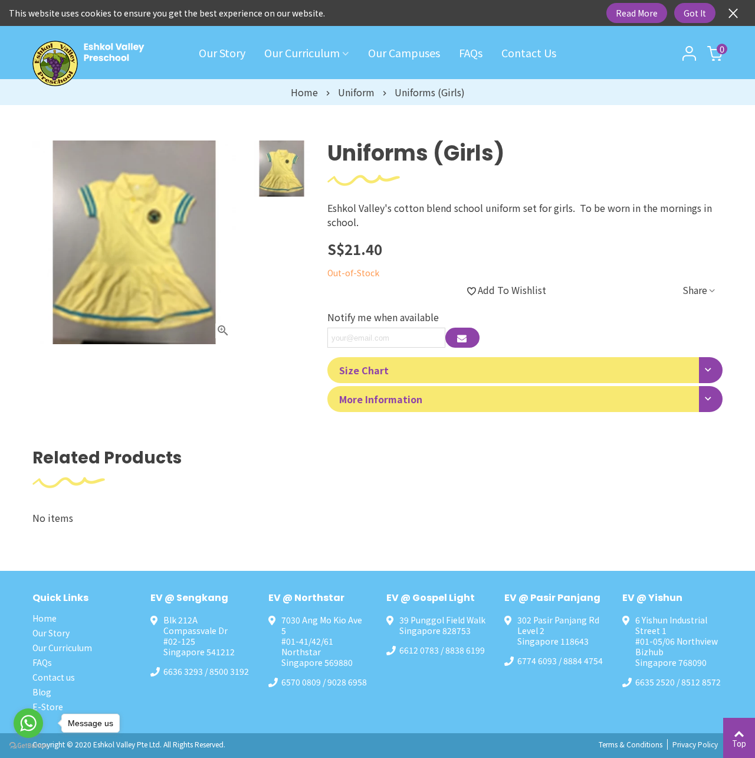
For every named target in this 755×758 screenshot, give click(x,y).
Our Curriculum (302, 52)
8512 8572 (701, 682)
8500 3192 (229, 671)
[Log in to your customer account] (689, 52)
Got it (695, 13)
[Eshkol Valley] (97, 63)
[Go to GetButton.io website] (28, 746)
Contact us (528, 52)
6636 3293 (183, 671)
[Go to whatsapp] (28, 723)
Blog (41, 692)
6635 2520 (655, 682)
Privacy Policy (695, 744)
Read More (637, 13)
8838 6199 (465, 650)
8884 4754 (583, 660)
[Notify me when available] (462, 338)
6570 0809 (301, 682)
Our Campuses (404, 52)
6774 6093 (537, 660)
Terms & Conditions (630, 744)
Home (44, 618)
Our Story (222, 52)
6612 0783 (419, 650)
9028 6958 (347, 682)
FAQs (470, 52)
